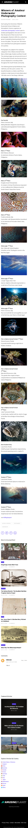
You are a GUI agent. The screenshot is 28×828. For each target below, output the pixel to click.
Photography (17, 523)
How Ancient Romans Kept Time (14, 745)
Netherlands (6, 781)
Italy (4, 777)
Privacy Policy (5, 822)
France (4, 771)
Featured (14, 743)
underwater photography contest (10, 30)
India (4, 775)
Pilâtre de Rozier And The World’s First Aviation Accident (14, 726)
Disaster (3, 588)
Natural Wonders (6, 523)
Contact (12, 822)
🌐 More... (3, 787)
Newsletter (17, 822)
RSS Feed (23, 822)
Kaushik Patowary (6, 19)
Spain (4, 785)
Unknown (9, 660)
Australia (5, 768)
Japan (4, 779)
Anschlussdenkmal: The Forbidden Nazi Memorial (14, 707)
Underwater (5, 526)
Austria (14, 704)
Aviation (14, 723)
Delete (25, 660)
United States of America (9, 762)
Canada (4, 770)
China (2, 562)
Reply (22, 660)
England (3, 645)
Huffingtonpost (7, 517)
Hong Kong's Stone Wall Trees (9, 564)
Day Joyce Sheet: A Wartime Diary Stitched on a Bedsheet (13, 620)
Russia (4, 783)
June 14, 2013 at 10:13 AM (11, 662)
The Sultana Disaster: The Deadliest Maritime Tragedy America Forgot (13, 592)
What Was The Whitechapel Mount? (11, 647)
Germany (5, 773)
